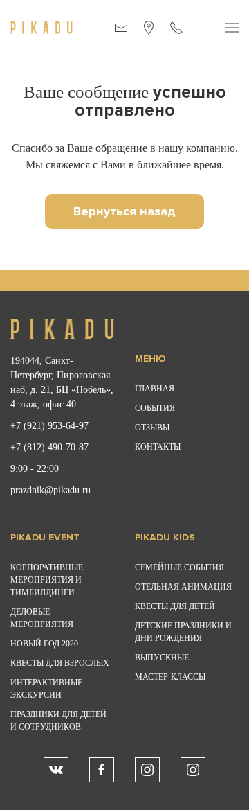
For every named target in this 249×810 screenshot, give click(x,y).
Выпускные (162, 657)
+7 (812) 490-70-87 (49, 447)
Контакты (158, 447)
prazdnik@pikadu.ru (50, 490)
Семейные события (179, 567)
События (155, 408)
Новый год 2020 (44, 644)
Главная (154, 389)
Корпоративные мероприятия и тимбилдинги (46, 580)
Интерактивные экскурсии (46, 689)
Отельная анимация (183, 587)
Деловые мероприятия (41, 618)
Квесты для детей (175, 606)
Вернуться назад (124, 211)
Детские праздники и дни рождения (183, 632)
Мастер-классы (170, 677)
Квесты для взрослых (59, 663)
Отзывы (152, 427)
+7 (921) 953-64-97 (49, 426)
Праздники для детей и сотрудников (58, 721)
